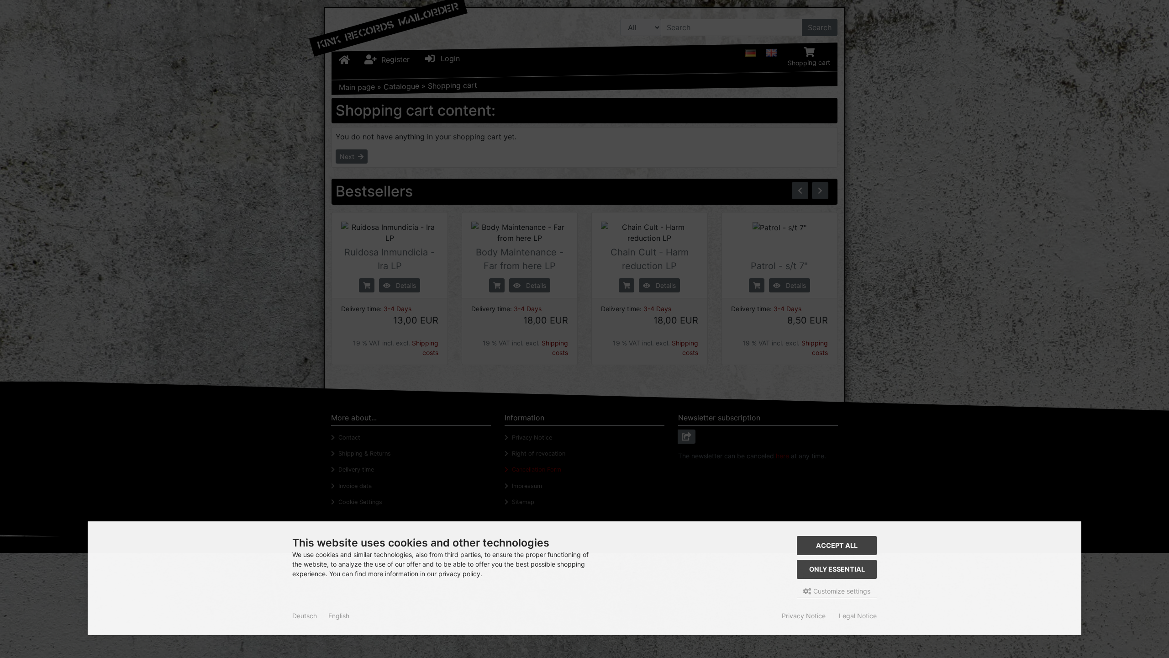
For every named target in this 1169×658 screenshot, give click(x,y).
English (338, 616)
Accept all (837, 545)
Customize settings (840, 591)
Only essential (837, 569)
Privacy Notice (804, 616)
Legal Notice (858, 616)
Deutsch (304, 616)
